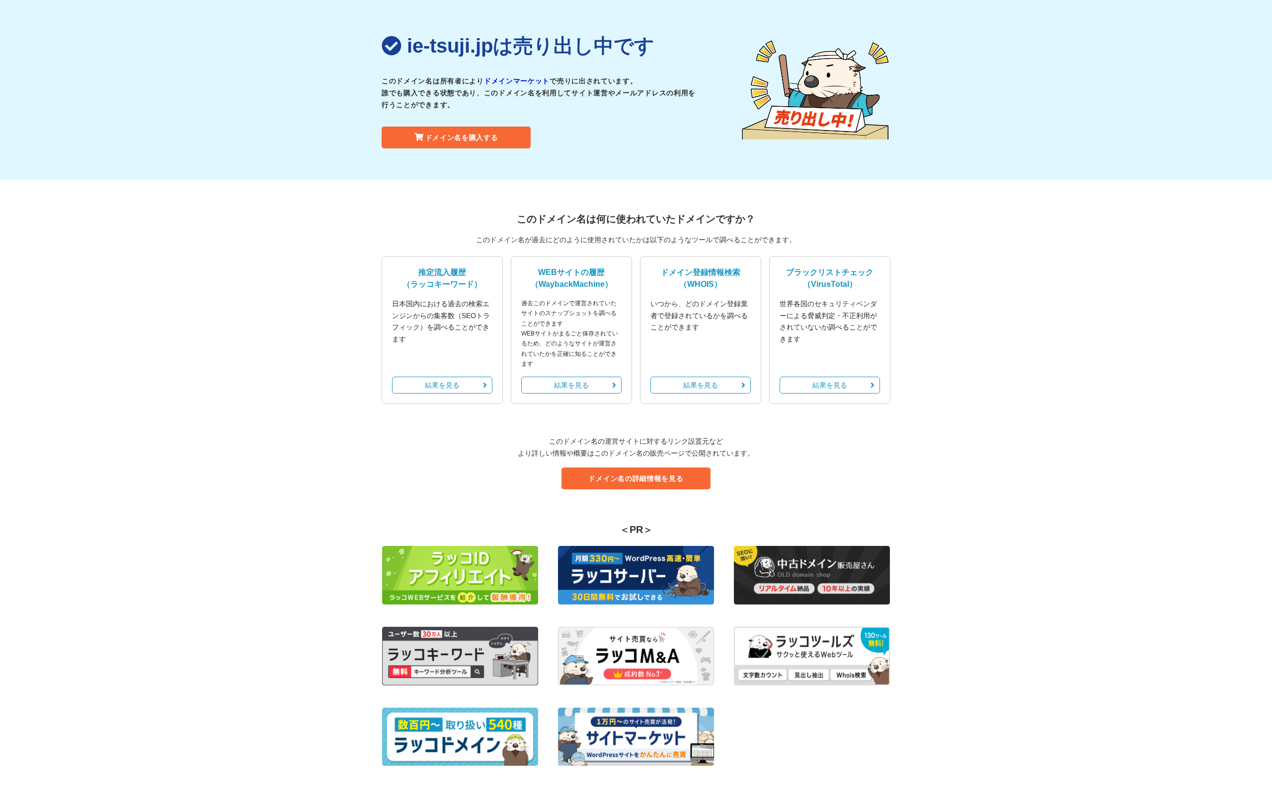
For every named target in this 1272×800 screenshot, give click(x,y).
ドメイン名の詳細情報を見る (635, 478)
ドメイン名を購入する (461, 137)
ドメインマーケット (517, 81)
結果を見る (442, 385)
